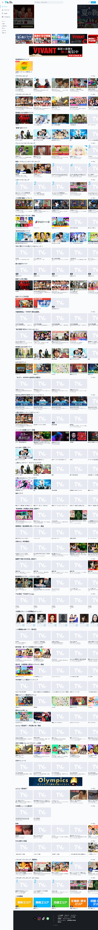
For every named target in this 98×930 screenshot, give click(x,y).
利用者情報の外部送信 (71, 920)
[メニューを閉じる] (3, 2)
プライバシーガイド (62, 920)
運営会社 (59, 921)
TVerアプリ (67, 915)
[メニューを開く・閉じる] (89, 2)
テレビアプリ (73, 915)
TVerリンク (60, 917)
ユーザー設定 (72, 917)
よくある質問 (60, 915)
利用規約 (59, 918)
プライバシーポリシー (67, 918)
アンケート (66, 917)
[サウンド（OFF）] (75, 26)
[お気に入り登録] (23, 625)
